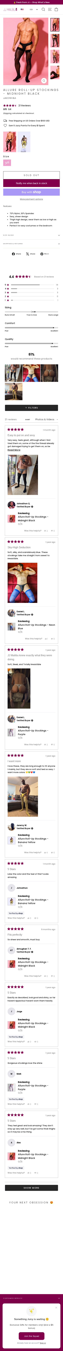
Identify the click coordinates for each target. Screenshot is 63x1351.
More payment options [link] (31, 199)
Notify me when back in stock (31, 183)
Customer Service (12, 1298)
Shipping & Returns (13, 244)
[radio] (9, 142)
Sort (28, 420)
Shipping (7, 113)
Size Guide (8, 235)
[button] (17, 105)
